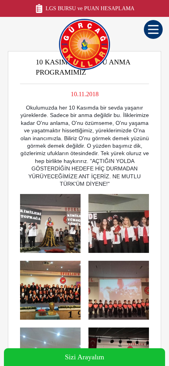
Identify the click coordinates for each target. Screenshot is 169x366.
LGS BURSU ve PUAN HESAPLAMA (90, 8)
